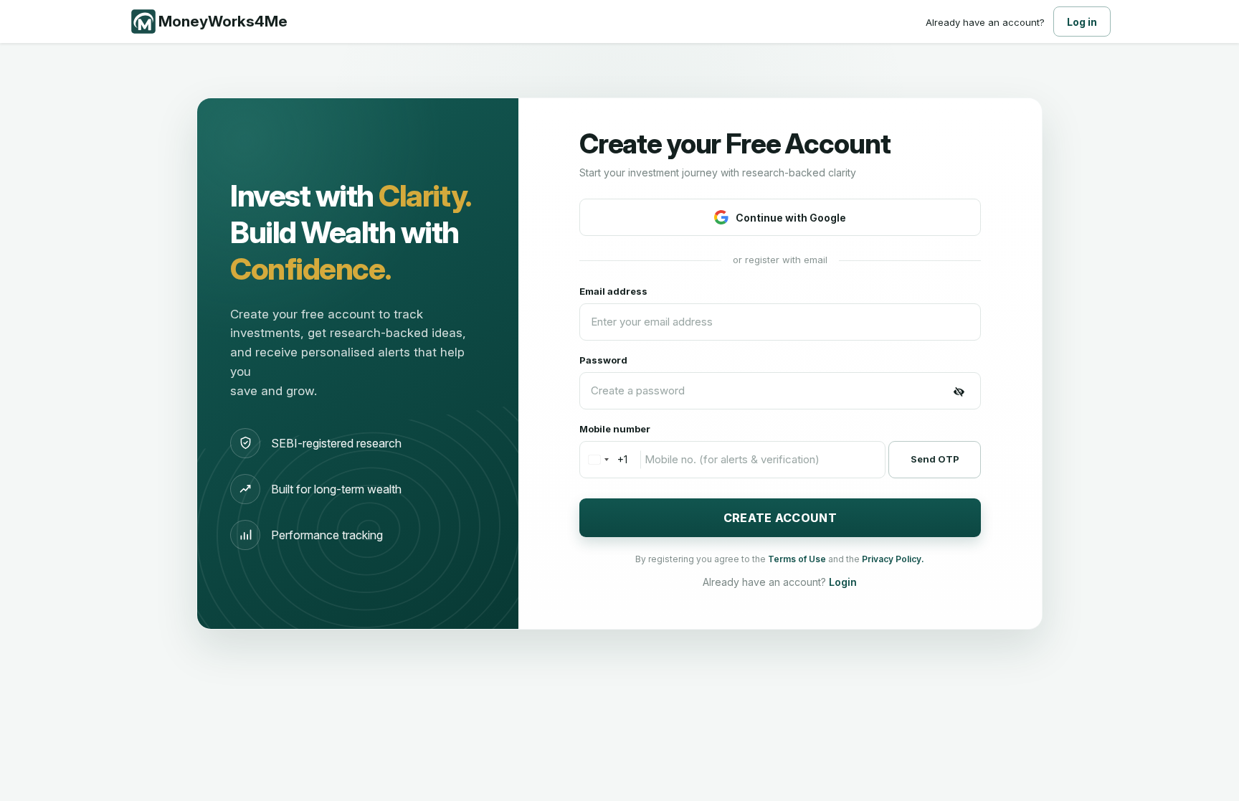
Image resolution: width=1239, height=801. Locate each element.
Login (843, 582)
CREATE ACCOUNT (780, 518)
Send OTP (935, 459)
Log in (1082, 22)
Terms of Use (798, 559)
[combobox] (603, 460)
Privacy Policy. (893, 559)
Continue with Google (791, 218)
